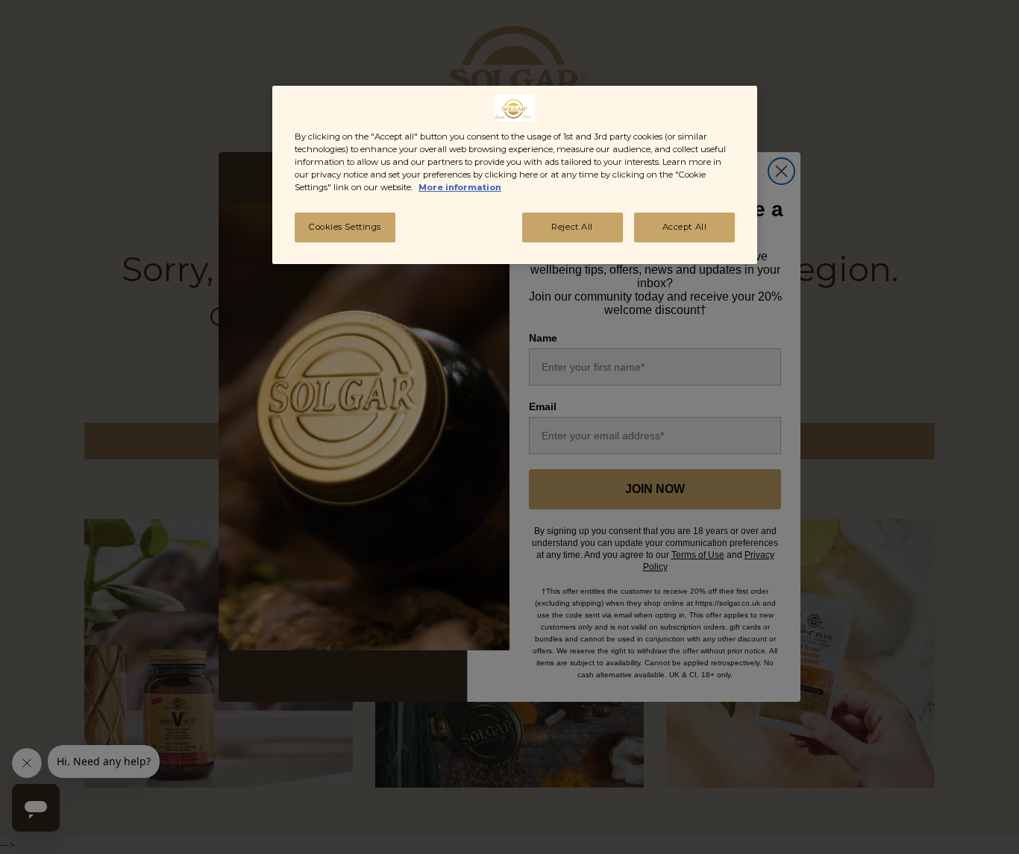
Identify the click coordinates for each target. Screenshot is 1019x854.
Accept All (684, 227)
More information (459, 187)
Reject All (572, 227)
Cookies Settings (345, 227)
